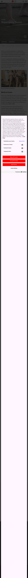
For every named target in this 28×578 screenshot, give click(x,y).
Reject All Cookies (14, 157)
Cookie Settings (14, 168)
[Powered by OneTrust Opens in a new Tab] (20, 172)
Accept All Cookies (14, 160)
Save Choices (14, 164)
